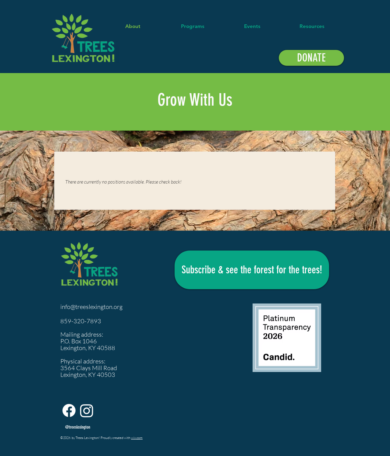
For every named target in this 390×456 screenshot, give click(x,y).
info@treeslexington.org (91, 306)
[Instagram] (86, 410)
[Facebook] (69, 410)
